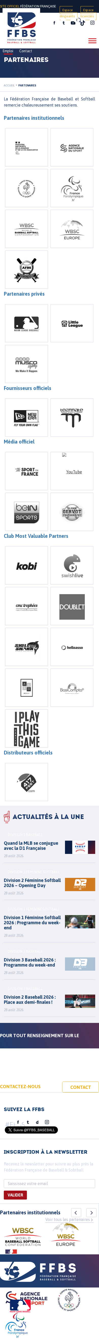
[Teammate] (72, 417)
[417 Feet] (26, 782)
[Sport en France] (26, 471)
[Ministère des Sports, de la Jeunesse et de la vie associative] (26, 147)
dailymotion (37, 1122)
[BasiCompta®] (72, 688)
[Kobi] (26, 565)
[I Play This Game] (26, 728)
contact (80, 1087)
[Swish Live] (72, 565)
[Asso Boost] (26, 688)
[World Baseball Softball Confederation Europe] (72, 229)
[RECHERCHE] (78, 20)
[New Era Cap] (26, 417)
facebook (54, 23)
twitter (63, 23)
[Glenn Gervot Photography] (72, 512)
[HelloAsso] (72, 647)
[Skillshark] (26, 647)
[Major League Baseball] (26, 323)
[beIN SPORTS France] (26, 512)
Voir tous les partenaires (67, 1219)
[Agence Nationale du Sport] (72, 147)
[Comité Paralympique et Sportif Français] (72, 188)
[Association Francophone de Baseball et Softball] (26, 270)
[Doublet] (72, 606)
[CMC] (26, 606)
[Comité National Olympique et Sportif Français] (26, 188)
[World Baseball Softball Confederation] (26, 229)
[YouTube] (72, 471)
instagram (92, 23)
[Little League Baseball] (72, 323)
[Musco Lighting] (26, 364)
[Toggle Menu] (92, 40)
